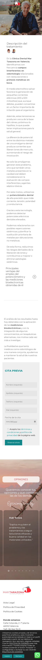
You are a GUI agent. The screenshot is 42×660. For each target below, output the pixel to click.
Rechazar (19, 656)
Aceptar (7, 656)
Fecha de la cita (13, 417)
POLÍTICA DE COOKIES (12, 652)
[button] (38, 4)
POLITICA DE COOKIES (19, 643)
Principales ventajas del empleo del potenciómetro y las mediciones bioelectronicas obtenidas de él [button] (15, 277)
